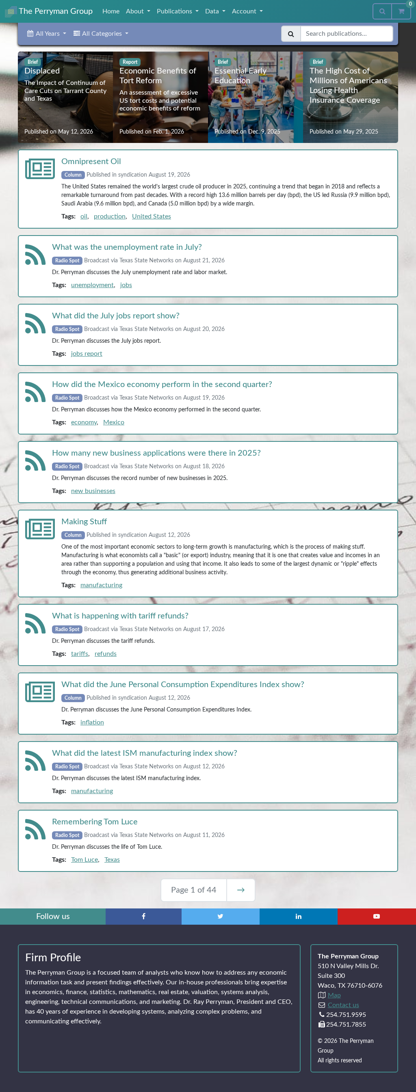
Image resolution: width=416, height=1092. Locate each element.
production (110, 216)
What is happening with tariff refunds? (120, 616)
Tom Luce (84, 859)
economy (84, 422)
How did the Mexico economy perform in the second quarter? (162, 385)
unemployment (92, 285)
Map (334, 995)
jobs (126, 285)
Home (110, 11)
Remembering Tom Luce (95, 822)
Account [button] (245, 11)
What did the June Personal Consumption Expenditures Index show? (182, 685)
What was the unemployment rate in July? (127, 247)
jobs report (86, 353)
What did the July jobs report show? (116, 316)
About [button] (135, 11)
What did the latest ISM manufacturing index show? (144, 753)
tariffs (79, 654)
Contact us (343, 1005)
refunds (106, 654)
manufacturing (101, 585)
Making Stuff (84, 522)
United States (151, 216)
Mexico (113, 422)
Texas (112, 859)
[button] (46, 34)
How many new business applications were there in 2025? (156, 453)
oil (83, 216)
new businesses (93, 491)
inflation (92, 722)
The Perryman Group (55, 11)
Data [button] (213, 11)
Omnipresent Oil (91, 162)
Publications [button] (175, 11)
